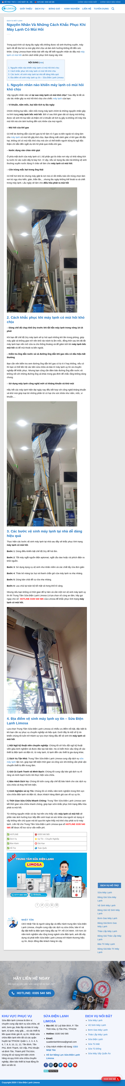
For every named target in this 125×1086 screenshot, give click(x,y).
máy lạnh (57, 98)
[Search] (113, 8)
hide (41, 62)
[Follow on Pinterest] (65, 1065)
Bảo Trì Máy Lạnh (106, 944)
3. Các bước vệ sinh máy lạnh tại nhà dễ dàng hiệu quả (33, 74)
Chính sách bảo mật (87, 2)
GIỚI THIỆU (26, 8)
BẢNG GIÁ (54, 8)
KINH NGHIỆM (72, 8)
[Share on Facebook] (37, 905)
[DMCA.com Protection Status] (50, 1070)
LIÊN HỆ (86, 8)
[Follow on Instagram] (51, 1065)
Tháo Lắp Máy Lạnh (108, 931)
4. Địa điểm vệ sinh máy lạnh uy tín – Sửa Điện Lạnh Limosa (35, 77)
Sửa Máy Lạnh (105, 892)
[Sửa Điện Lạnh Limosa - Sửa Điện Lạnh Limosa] (9, 8)
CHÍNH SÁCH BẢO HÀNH (110, 2)
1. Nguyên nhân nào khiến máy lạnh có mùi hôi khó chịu (33, 68)
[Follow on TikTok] (55, 1065)
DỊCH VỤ (39, 8)
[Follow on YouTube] (75, 1065)
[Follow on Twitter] (60, 1065)
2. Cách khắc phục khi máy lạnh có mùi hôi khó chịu (32, 71)
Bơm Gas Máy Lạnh (108, 918)
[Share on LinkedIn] (56, 905)
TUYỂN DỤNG (101, 8)
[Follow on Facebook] (46, 1065)
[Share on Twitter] (42, 905)
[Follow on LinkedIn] (70, 1065)
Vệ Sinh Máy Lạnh (107, 905)
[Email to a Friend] (47, 905)
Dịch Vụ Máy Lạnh (14, 21)
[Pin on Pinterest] (52, 905)
